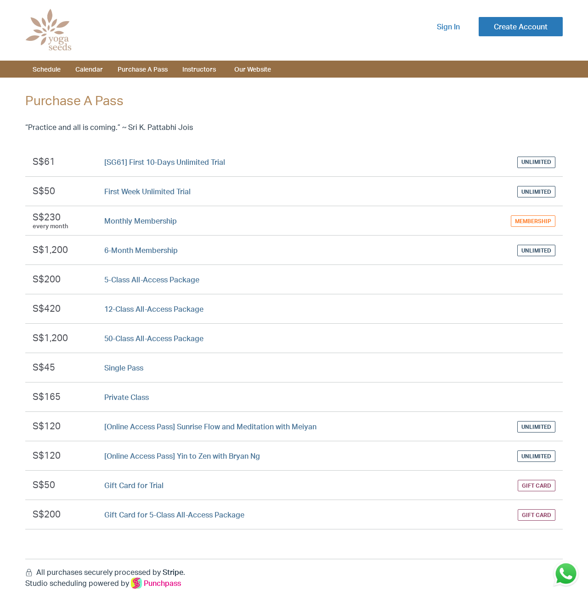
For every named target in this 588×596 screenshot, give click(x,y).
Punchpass (162, 583)
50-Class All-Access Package (154, 338)
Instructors (199, 69)
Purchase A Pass (143, 69)
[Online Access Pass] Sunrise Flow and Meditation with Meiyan (210, 426)
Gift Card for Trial (134, 485)
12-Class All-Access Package (154, 309)
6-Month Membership (141, 250)
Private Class (126, 397)
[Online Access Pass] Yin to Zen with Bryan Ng (182, 456)
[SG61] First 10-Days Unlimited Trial (164, 162)
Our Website (252, 69)
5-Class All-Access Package (151, 279)
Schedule (47, 69)
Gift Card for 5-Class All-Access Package (174, 514)
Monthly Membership (140, 220)
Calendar (89, 69)
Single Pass (123, 367)
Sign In (448, 26)
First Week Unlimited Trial (147, 191)
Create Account (521, 26)
